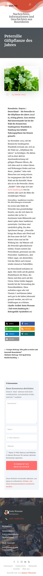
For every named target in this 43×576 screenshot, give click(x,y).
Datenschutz (21, 566)
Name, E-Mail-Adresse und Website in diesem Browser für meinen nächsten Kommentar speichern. (21, 455)
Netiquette (33, 566)
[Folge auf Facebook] (14, 562)
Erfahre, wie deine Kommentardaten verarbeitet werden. (20, 484)
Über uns (26, 569)
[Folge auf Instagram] (21, 562)
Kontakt (16, 569)
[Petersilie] (21, 90)
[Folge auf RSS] (29, 562)
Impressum (7, 550)
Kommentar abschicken (21, 465)
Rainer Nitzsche (29, 573)
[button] (12, 324)
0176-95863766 (16, 518)
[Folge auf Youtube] (25, 562)
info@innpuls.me (10, 547)
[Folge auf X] (18, 562)
